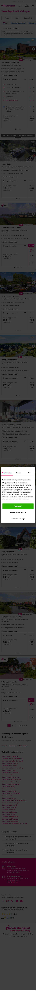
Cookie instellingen (16, 512)
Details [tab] (18, 473)
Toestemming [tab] (6, 473)
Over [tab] (29, 473)
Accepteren (18, 506)
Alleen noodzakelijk (18, 518)
